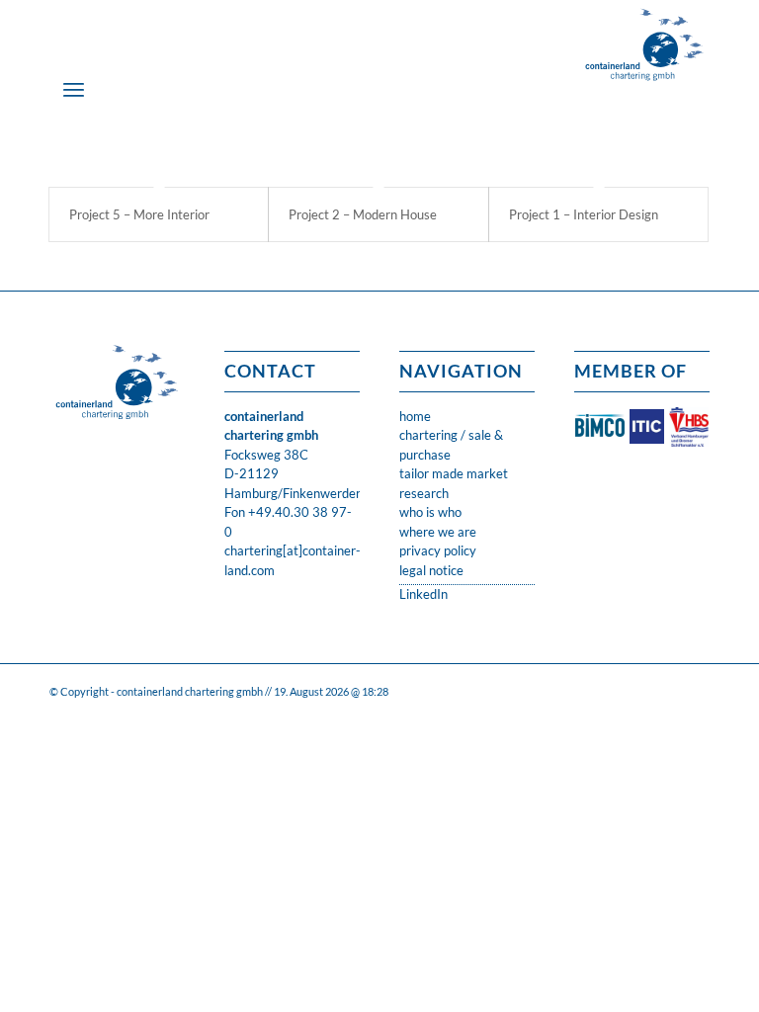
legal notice (431, 570)
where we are (437, 532)
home (415, 416)
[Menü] (73, 89)
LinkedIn (423, 594)
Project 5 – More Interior (139, 214)
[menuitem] (73, 89)
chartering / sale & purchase (451, 445)
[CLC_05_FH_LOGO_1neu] (644, 44)
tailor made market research (453, 483)
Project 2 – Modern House (363, 214)
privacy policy (437, 550)
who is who (430, 512)
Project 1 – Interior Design (583, 214)
